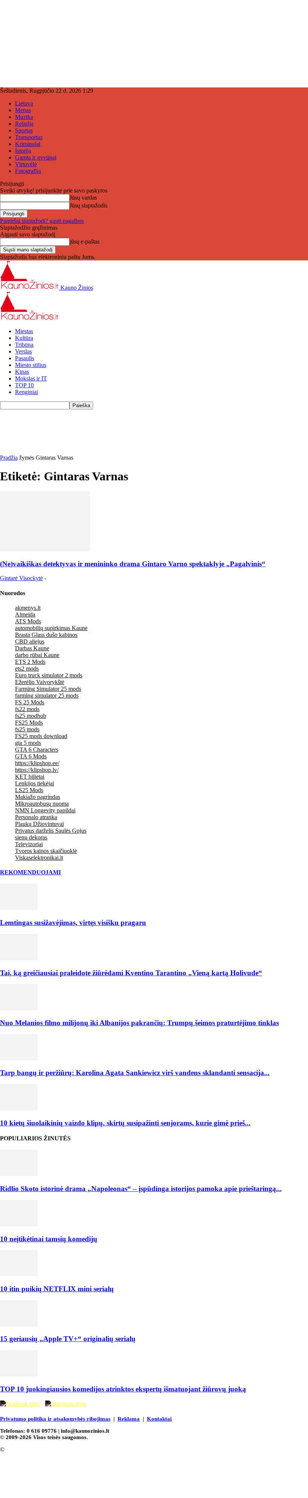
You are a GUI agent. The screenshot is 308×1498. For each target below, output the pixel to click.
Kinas (22, 371)
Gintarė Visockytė (21, 578)
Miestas (24, 331)
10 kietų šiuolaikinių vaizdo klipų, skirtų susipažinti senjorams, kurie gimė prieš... (125, 1123)
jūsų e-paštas (84, 241)
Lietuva (24, 103)
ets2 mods (27, 668)
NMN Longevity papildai (45, 810)
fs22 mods (27, 709)
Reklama (129, 1419)
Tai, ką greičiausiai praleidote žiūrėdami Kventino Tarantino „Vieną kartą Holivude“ (131, 973)
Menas (23, 110)
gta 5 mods (28, 743)
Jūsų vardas (83, 197)
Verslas (23, 351)
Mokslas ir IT (31, 378)
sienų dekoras (31, 837)
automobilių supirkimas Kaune (51, 628)
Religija (24, 123)
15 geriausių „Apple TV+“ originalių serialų (68, 1339)
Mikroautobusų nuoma (42, 803)
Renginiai (26, 392)
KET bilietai (29, 776)
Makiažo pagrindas (37, 797)
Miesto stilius (30, 365)
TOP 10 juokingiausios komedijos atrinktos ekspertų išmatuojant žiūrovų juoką (123, 1389)
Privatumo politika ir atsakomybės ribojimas (55, 1419)
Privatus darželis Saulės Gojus (50, 830)
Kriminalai (27, 144)
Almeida (25, 614)
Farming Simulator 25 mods (48, 689)
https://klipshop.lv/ (37, 770)
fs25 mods (27, 729)
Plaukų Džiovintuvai (39, 824)
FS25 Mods (29, 722)
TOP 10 (24, 385)
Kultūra (24, 338)
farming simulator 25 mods (47, 695)
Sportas (24, 130)
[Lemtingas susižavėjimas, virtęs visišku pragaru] (19, 908)
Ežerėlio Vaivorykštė (39, 682)
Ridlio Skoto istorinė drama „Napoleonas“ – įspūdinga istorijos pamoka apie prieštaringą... (141, 1189)
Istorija (23, 150)
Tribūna (24, 344)
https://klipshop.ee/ (37, 763)
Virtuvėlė (26, 164)
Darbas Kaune (32, 648)
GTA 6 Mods (31, 756)
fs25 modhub (30, 716)
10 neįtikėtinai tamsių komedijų (48, 1239)
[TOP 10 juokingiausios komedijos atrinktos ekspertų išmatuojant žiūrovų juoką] (19, 1374)
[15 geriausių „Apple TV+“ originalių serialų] (19, 1324)
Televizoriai (29, 844)
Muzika (24, 117)
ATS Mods (28, 621)
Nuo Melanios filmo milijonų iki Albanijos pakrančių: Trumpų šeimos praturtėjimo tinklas (139, 1023)
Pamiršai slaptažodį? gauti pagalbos (42, 221)
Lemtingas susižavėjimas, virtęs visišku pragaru (73, 922)
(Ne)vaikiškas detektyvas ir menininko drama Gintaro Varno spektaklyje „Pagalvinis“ (133, 564)
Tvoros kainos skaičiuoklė (46, 851)
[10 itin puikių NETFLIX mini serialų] (19, 1274)
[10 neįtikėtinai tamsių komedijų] (19, 1224)
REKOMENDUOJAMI (30, 872)
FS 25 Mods (29, 702)
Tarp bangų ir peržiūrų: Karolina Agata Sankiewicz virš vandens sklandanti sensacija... (135, 1073)
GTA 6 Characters (36, 749)
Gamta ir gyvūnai (35, 157)
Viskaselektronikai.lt (39, 857)
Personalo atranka (36, 817)
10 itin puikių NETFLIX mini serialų (57, 1289)
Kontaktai (159, 1419)
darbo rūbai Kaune (37, 655)
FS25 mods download (41, 736)
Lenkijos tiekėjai (34, 783)
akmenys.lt (28, 608)
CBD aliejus (29, 641)
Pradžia (9, 457)
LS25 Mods (29, 790)
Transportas (28, 137)
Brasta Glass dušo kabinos (46, 635)
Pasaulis (24, 358)
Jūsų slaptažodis (88, 205)
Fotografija (28, 171)
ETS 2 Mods (30, 662)
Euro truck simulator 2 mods (48, 675)
